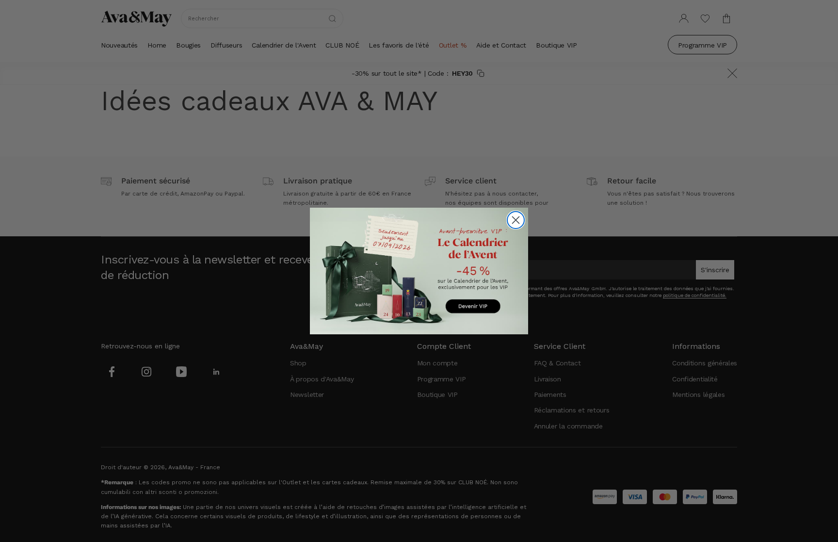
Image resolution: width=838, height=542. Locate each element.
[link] (419, 271)
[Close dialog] (515, 220)
